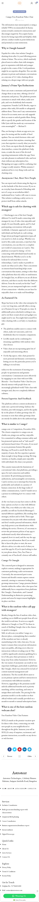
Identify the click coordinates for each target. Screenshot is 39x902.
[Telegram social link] (29, 749)
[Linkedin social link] (24, 749)
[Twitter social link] (14, 749)
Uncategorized (19, 11)
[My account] (32, 3)
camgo (9, 192)
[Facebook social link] (9, 749)
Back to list (19, 756)
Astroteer (19, 772)
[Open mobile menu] (3, 3)
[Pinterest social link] (19, 749)
